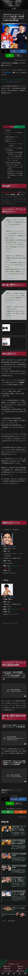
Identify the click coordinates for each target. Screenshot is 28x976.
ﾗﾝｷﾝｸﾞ (21, 968)
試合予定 (21, 966)
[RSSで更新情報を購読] (20, 811)
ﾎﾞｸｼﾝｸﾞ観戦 (8, 971)
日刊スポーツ (10, 226)
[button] (18, 55)
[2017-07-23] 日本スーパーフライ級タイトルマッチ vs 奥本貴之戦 (15, 167)
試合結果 (8, 130)
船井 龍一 (12, 145)
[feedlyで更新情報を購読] (7, 811)
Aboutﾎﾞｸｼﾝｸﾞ (21, 971)
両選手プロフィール (11, 141)
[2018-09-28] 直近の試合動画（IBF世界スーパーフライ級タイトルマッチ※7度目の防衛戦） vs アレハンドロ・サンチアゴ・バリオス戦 (15, 156)
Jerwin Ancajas (11, 546)
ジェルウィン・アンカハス (16, 143)
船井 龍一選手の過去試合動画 (13, 162)
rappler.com (9, 278)
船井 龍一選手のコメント (12, 137)
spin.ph (8, 251)
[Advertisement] (14, 108)
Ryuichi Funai (11, 596)
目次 (11, 126)
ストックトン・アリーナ (13, 81)
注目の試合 (5, 790)
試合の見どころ (10, 139)
